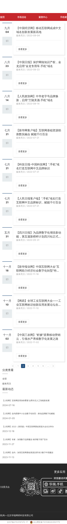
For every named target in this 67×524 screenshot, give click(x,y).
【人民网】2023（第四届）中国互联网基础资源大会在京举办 (28, 426)
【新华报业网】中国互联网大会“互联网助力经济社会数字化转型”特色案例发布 (37, 269)
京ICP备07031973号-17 (17, 522)
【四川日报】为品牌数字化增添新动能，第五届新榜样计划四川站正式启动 (38, 234)
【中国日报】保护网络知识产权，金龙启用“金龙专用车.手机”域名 (38, 64)
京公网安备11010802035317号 (46, 522)
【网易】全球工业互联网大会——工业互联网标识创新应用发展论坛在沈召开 (38, 303)
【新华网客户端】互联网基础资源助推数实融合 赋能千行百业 (38, 132)
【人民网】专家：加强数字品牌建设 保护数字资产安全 (25, 439)
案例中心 (43, 17)
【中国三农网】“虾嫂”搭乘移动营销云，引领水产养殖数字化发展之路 (38, 336)
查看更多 (22, 49)
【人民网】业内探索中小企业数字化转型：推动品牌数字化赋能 (28, 413)
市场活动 (21, 17)
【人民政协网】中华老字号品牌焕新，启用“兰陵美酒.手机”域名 (37, 98)
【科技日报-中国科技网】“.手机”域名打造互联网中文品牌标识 (37, 166)
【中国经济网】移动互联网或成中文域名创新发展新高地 (38, 30)
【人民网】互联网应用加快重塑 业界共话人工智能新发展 (26, 400)
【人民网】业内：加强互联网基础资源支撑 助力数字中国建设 (27, 452)
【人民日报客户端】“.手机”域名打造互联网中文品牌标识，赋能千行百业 (38, 200)
